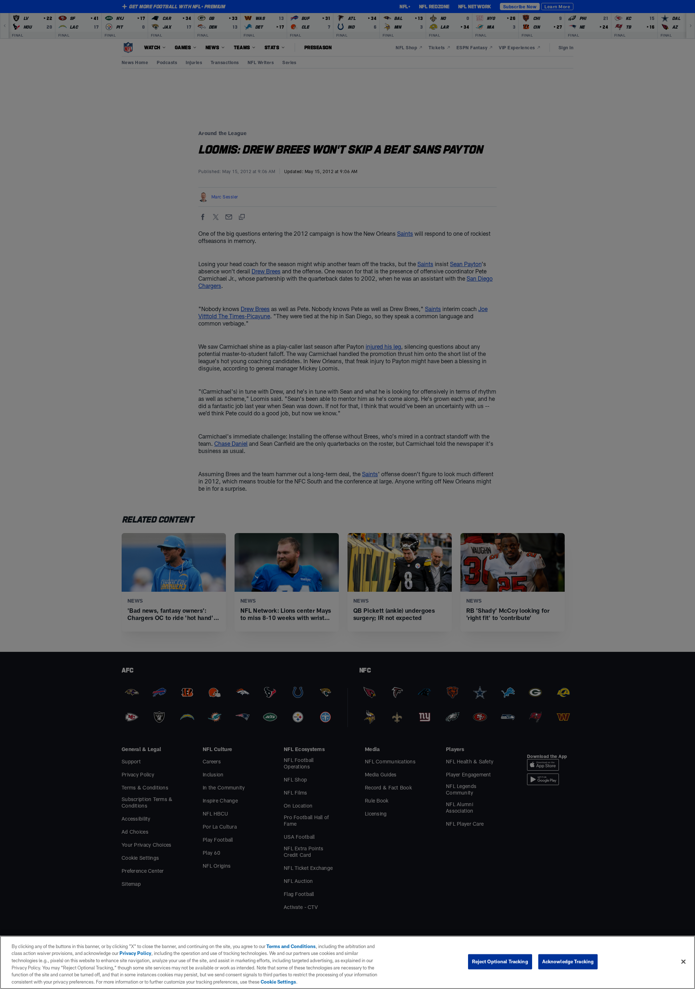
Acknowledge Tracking (568, 961)
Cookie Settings (278, 981)
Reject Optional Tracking (500, 961)
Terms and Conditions (291, 946)
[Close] (683, 962)
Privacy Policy (135, 953)
